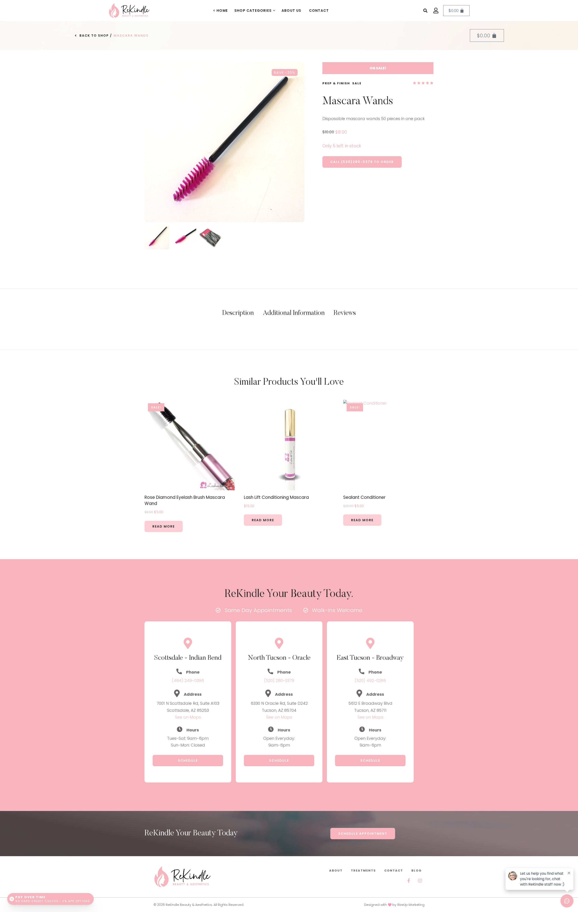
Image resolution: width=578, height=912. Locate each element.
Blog (416, 870)
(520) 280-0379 (279, 680)
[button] (274, 11)
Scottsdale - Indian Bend (187, 658)
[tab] (238, 313)
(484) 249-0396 (188, 680)
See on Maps (188, 717)
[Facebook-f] (408, 880)
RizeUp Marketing (410, 905)
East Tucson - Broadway (370, 658)
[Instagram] (419, 880)
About (336, 870)
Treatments (363, 870)
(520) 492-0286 (370, 680)
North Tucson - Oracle (279, 658)
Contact (393, 870)
